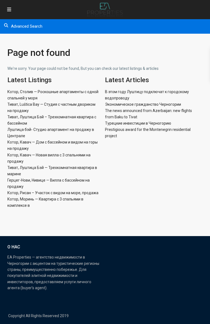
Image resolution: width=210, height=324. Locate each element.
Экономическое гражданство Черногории (143, 104)
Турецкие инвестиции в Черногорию (138, 123)
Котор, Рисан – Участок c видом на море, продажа (52, 193)
